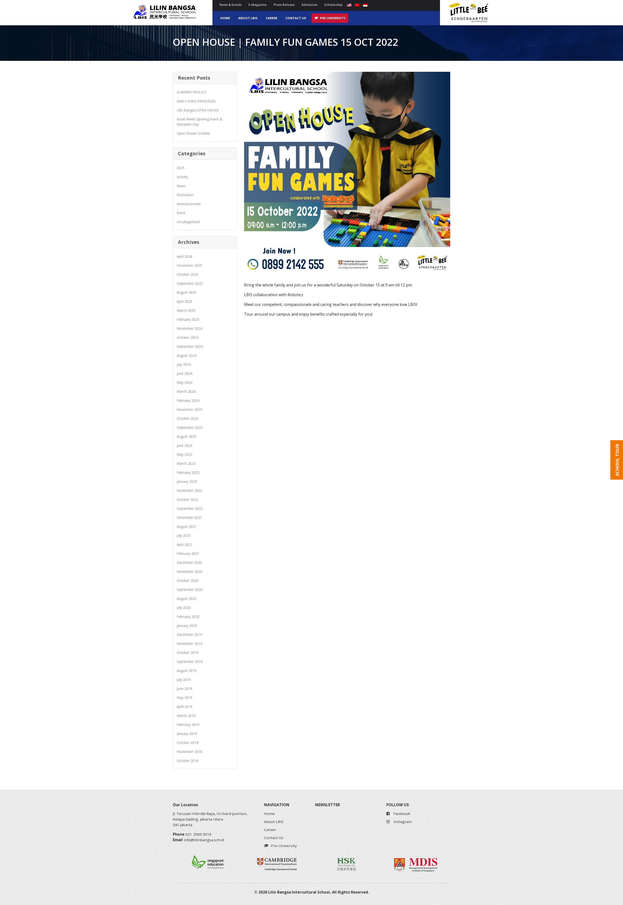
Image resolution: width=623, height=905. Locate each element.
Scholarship (333, 4)
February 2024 (188, 400)
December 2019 (189, 634)
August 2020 (186, 598)
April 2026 (184, 256)
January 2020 (187, 625)
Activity (182, 176)
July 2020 (184, 607)
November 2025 (189, 265)
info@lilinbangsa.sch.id (204, 839)
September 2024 (190, 346)
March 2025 (186, 310)
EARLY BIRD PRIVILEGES (196, 101)
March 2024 (186, 391)
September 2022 (190, 508)
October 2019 (187, 652)
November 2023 (189, 409)
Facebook (402, 813)
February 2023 (188, 472)
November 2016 (189, 751)
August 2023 (186, 436)
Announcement (189, 203)
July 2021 (184, 535)
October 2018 (187, 742)
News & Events (231, 4)
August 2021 (186, 526)
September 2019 (190, 661)
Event (181, 212)
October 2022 (187, 499)
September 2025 (190, 283)
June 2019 (184, 688)
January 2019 (187, 733)
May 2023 (184, 454)
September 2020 (190, 589)
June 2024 (184, 373)
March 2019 (186, 715)
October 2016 (187, 760)
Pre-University (332, 18)
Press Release (284, 4)
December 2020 (189, 562)
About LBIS (247, 18)
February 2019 (188, 724)
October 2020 (187, 580)
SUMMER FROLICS (191, 92)
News (181, 185)
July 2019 (184, 679)
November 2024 (189, 328)
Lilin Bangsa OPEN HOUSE (198, 110)
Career (271, 18)
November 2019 (189, 643)
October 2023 (187, 418)
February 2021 (188, 553)
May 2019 (184, 697)
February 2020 (188, 616)
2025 (180, 167)
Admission (309, 4)
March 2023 (186, 463)
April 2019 (184, 706)
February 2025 (188, 319)
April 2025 (184, 301)
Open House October (193, 133)
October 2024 (187, 337)
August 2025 (186, 292)
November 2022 (189, 490)
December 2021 (189, 517)
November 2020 (189, 571)
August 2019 (186, 670)
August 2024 (186, 355)
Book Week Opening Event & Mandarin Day (199, 122)
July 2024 (184, 364)
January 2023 (187, 481)
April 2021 (184, 544)
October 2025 (187, 274)
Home (225, 18)
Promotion (185, 194)
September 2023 (190, 427)
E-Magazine (257, 4)
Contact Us (295, 18)
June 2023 (184, 445)
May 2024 (184, 382)
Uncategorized (188, 221)
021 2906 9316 (198, 834)
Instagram (403, 821)
